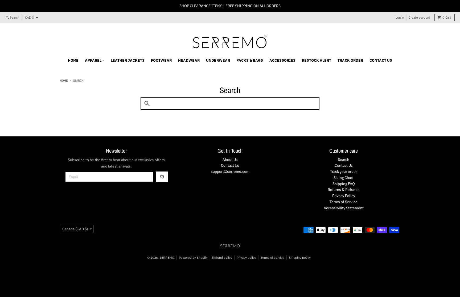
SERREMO (166, 258)
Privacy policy (246, 258)
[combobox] (230, 103)
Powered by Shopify (193, 258)
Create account (419, 17)
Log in (400, 17)
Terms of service (272, 258)
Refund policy (222, 258)
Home (64, 80)
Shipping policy (300, 258)
